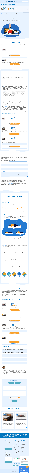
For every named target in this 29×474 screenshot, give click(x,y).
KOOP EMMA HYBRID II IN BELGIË (13, 55)
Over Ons (22, 451)
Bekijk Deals (8, 448)
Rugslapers (4, 247)
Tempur (4, 91)
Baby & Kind (23, 445)
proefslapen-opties (10, 183)
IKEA (3, 101)
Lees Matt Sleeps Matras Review (14, 343)
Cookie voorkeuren (12, 471)
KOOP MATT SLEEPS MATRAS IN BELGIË (13, 64)
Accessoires (23, 444)
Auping (4, 86)
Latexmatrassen (5, 266)
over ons (23, 9)
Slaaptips (22, 447)
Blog (22, 448)
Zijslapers (4, 245)
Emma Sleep (5, 81)
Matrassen (22, 441)
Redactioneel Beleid (23, 454)
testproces (11, 10)
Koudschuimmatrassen (6, 261)
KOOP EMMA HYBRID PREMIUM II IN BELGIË (13, 134)
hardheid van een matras (6, 216)
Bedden (22, 443)
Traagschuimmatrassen (6, 259)
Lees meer (8, 427)
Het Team (22, 452)
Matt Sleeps (5, 106)
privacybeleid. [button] (21, 471)
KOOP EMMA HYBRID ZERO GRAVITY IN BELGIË (13, 146)
